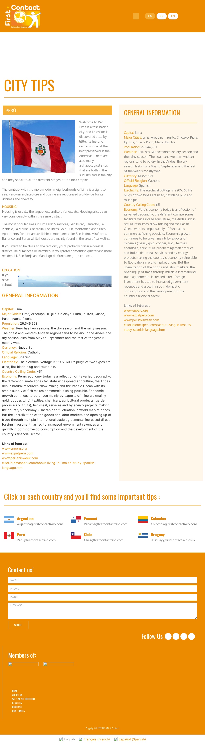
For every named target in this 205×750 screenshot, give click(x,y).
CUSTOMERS (18, 711)
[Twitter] (183, 636)
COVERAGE (17, 707)
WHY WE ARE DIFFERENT (23, 699)
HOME (15, 691)
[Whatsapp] (191, 636)
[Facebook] (168, 636)
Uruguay (158, 535)
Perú (21, 535)
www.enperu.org (14, 448)
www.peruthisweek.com (20, 458)
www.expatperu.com (17, 453)
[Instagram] (176, 636)
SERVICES (17, 703)
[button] (136, 16)
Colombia (158, 518)
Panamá (90, 518)
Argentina (25, 518)
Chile (88, 535)
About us (17, 695)
